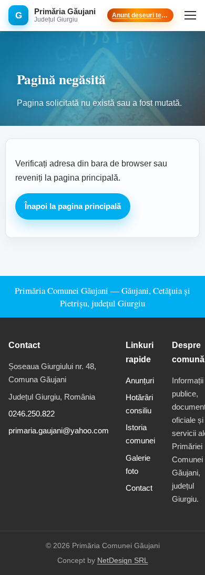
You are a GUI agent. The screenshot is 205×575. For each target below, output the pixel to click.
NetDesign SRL (122, 560)
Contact (139, 487)
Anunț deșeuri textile (140, 15)
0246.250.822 (31, 413)
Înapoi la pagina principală (73, 206)
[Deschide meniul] (190, 15)
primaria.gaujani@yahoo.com (58, 430)
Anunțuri (140, 380)
